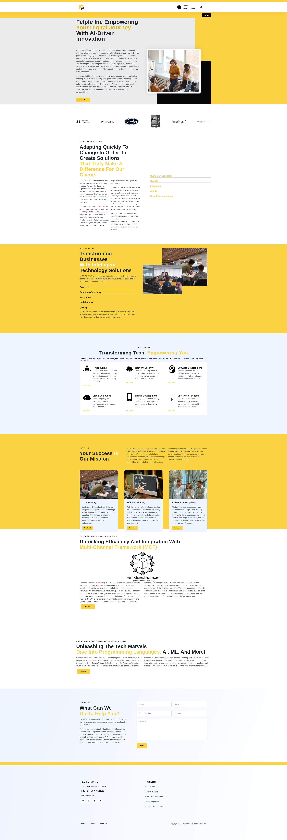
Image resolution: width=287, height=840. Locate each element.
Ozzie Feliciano (97, 585)
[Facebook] (94, 801)
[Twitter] (83, 801)
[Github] (100, 801)
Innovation (156, 186)
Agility (153, 191)
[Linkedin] (89, 801)
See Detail (87, 528)
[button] (201, 7)
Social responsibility (161, 196)
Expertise (85, 287)
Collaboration (87, 302)
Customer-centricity (161, 176)
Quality (154, 181)
